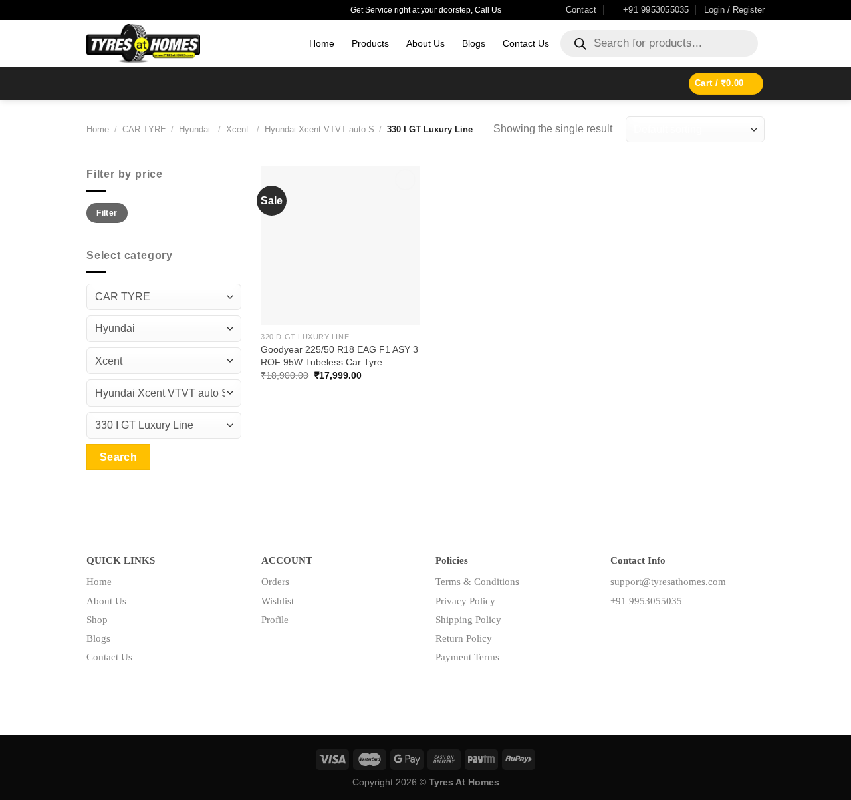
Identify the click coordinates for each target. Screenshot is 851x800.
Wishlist (277, 601)
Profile (275, 619)
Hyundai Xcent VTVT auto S (319, 129)
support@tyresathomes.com (668, 581)
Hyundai (196, 129)
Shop (97, 619)
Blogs (473, 43)
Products (370, 43)
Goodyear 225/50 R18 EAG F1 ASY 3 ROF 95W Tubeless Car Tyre (339, 355)
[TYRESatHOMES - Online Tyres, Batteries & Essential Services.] (187, 43)
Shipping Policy (468, 619)
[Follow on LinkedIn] (662, 630)
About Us (425, 43)
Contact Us (526, 43)
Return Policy (463, 638)
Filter (106, 213)
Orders (275, 581)
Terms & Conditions (477, 581)
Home (321, 43)
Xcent (238, 129)
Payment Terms (467, 657)
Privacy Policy (465, 601)
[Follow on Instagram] (641, 630)
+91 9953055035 (646, 601)
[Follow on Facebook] (621, 630)
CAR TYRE (144, 129)
